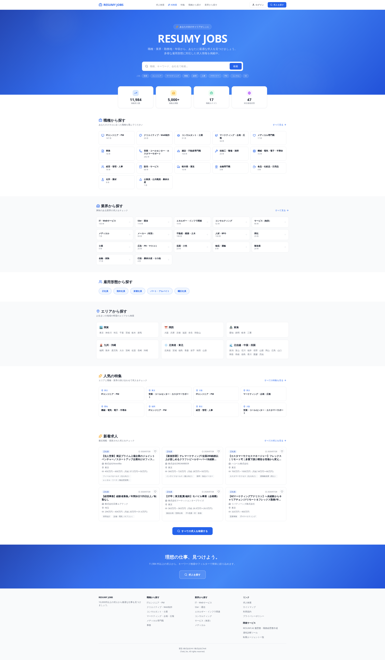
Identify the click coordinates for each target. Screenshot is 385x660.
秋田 (199, 350)
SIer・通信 (200, 607)
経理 (195, 76)
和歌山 (197, 332)
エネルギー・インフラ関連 (207, 611)
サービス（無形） (203, 620)
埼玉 (116, 332)
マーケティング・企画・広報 (160, 616)
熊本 (107, 350)
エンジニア (156, 76)
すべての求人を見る (273, 440)
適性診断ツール (250, 632)
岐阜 (243, 332)
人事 (203, 76)
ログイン (260, 4)
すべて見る (278, 124)
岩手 (193, 350)
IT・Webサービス (203, 602)
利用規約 (247, 611)
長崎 (140, 350)
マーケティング (172, 76)
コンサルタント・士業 (157, 611)
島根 (237, 354)
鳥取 (231, 354)
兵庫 (172, 332)
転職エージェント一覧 (253, 637)
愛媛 (255, 354)
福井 (249, 350)
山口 (279, 350)
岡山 (267, 350)
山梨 (261, 350)
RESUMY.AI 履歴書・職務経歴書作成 (260, 628)
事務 (186, 76)
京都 (178, 332)
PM (226, 76)
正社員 (105, 291)
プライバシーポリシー (253, 616)
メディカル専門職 (155, 620)
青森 (187, 350)
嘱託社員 (182, 291)
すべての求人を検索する (194, 531)
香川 (249, 354)
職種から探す (194, 4)
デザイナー (214, 76)
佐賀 (134, 350)
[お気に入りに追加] (155, 451)
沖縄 (146, 350)
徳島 (243, 354)
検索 (235, 66)
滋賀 (184, 332)
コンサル (236, 76)
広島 (273, 350)
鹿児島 (114, 350)
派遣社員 (138, 291)
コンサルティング (203, 616)
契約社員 (121, 291)
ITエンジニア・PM (156, 602)
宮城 (174, 350)
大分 (122, 350)
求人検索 (160, 4)
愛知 (231, 332)
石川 (243, 350)
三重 (249, 332)
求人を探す (195, 574)
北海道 (167, 350)
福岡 (101, 350)
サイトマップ (249, 607)
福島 (181, 350)
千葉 (122, 332)
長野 (255, 350)
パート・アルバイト (159, 291)
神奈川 (108, 332)
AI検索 (174, 4)
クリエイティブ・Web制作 (159, 607)
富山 (237, 350)
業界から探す (211, 4)
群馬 (140, 332)
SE (246, 76)
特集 (183, 4)
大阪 (166, 332)
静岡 (237, 332)
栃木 (134, 332)
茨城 (128, 332)
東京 (101, 332)
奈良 (190, 332)
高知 (261, 354)
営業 (145, 76)
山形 (205, 350)
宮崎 (128, 350)
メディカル (200, 625)
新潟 (231, 350)
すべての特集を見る (273, 380)
